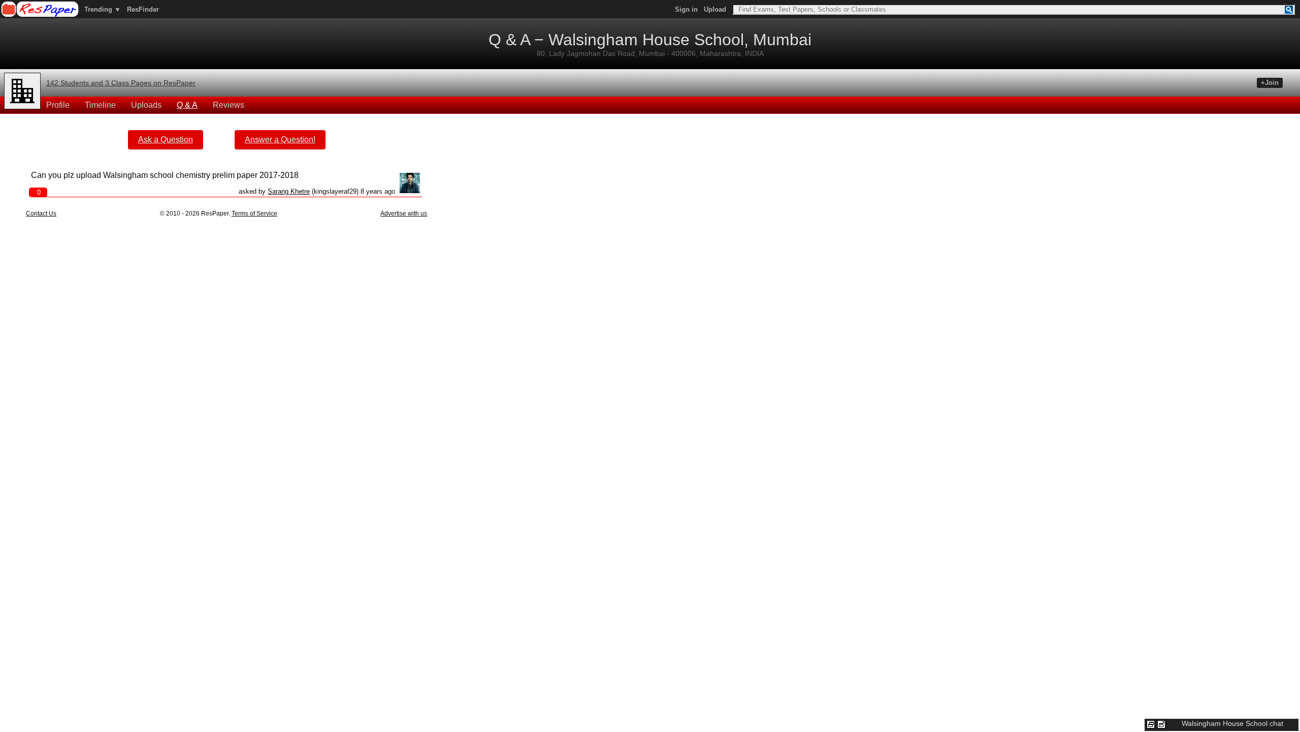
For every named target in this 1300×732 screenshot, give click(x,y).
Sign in (686, 9)
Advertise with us (403, 213)
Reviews (228, 105)
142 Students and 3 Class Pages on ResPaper (121, 83)
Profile (58, 105)
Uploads (146, 105)
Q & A (187, 105)
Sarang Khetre (289, 191)
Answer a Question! (280, 139)
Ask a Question (165, 139)
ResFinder (143, 9)
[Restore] (1151, 724)
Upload (715, 9)
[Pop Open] (1161, 724)
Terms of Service (254, 213)
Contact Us (41, 213)
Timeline (100, 105)
